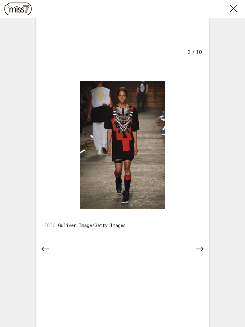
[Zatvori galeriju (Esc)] (237, 4)
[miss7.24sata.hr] (18, 9)
